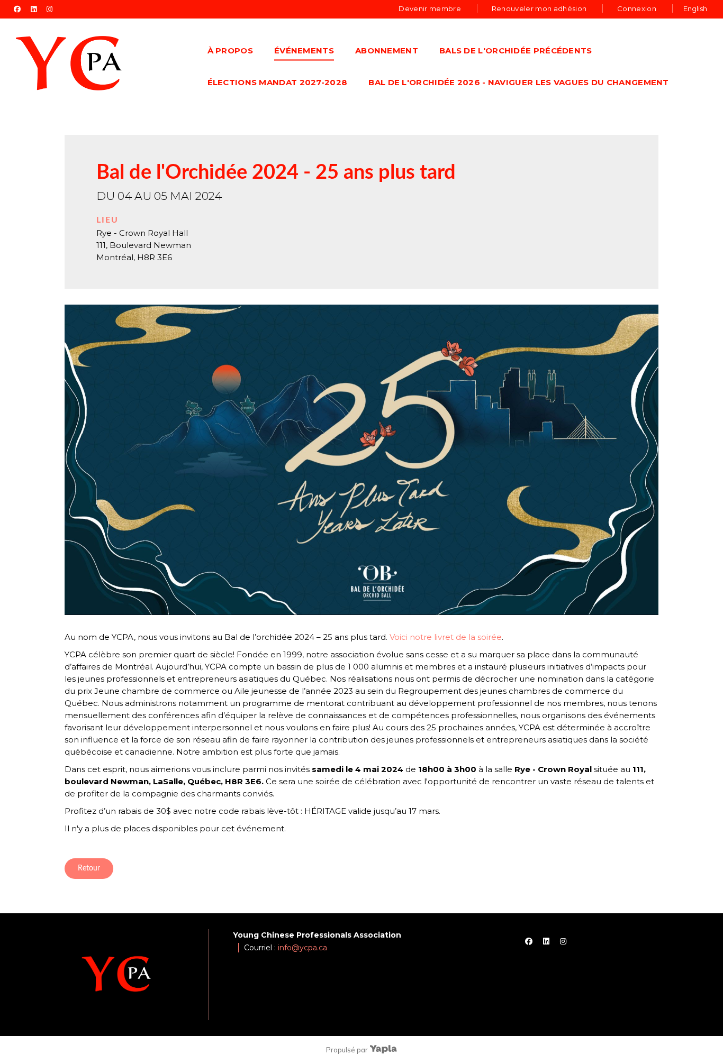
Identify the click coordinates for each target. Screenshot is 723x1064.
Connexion (636, 8)
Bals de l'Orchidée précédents (515, 50)
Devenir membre (430, 8)
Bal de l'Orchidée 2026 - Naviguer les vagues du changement (518, 82)
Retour (89, 868)
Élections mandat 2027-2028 (277, 82)
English (695, 8)
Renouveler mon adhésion (539, 8)
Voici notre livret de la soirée (446, 637)
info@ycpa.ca (302, 947)
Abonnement (386, 50)
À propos (230, 50)
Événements (304, 50)
